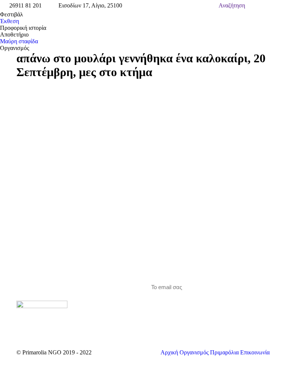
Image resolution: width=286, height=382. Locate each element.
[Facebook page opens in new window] (89, 304)
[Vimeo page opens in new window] (100, 304)
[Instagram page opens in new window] (112, 304)
